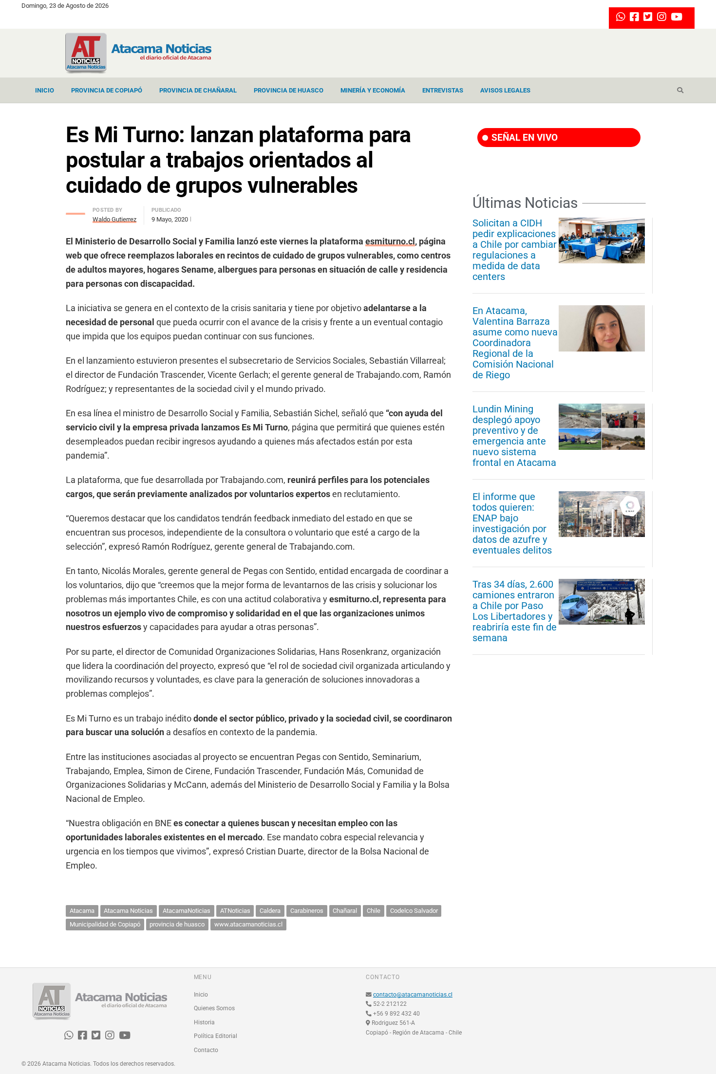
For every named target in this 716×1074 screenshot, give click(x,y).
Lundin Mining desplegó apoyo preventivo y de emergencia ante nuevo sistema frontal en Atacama (514, 436)
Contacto (206, 1050)
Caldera (270, 910)
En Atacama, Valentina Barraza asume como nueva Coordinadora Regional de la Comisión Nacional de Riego (515, 342)
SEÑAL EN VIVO (523, 137)
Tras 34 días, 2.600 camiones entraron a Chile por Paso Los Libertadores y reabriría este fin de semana (514, 611)
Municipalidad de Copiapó (105, 924)
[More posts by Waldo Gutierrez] (75, 211)
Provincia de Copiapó (106, 90)
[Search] (680, 90)
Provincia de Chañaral (198, 90)
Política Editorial (215, 1036)
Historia (204, 1022)
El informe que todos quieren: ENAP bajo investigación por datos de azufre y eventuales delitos (512, 523)
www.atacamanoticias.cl (248, 924)
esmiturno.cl (390, 241)
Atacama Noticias (128, 910)
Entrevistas (442, 90)
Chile (373, 910)
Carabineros (306, 910)
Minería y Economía (372, 90)
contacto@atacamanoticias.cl (412, 994)
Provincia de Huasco (288, 90)
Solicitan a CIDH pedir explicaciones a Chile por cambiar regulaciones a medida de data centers (514, 250)
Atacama (82, 910)
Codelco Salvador (414, 910)
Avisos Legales (505, 90)
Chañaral (345, 910)
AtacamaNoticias (186, 910)
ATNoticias (235, 910)
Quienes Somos (214, 1008)
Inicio (44, 90)
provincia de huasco (177, 924)
